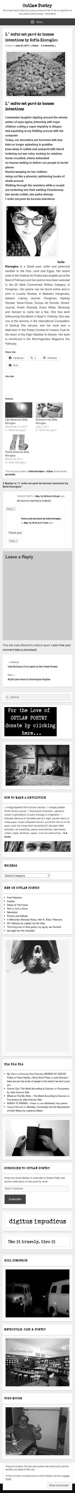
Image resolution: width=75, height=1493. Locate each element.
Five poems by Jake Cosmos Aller (24, 1099)
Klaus (35, 45)
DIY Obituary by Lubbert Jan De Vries (26, 923)
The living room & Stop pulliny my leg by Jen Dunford (34, 927)
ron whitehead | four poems (54, 1103)
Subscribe (15, 1199)
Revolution (12, 912)
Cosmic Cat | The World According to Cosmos (30, 1088)
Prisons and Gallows (17, 915)
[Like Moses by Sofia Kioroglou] (18, 410)
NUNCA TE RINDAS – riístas (21, 1103)
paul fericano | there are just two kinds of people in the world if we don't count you (38, 1081)
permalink (10, 474)
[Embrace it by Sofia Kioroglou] (49, 410)
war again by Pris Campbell (21, 930)
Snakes (11, 901)
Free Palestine (14, 897)
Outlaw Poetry (37, 5)
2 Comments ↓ (48, 45)
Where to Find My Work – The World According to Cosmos (36, 1095)
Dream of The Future (17, 904)
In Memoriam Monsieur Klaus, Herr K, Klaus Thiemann (34, 919)
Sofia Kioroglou (36, 471)
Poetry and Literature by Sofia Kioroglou (41, 518)
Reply (10, 508)
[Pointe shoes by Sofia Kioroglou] (18, 442)
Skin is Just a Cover (17, 908)
